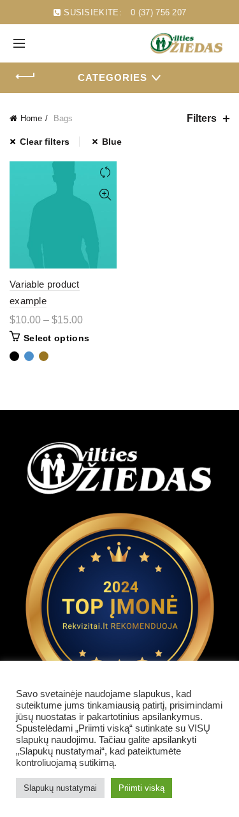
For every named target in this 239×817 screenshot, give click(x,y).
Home (31, 118)
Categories (112, 77)
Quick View (105, 195)
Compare (105, 172)
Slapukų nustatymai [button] (60, 788)
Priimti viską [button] (141, 788)
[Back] (25, 76)
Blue (112, 141)
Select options (56, 338)
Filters (202, 118)
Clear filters (44, 141)
